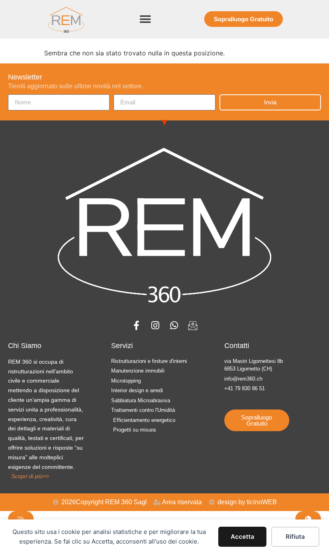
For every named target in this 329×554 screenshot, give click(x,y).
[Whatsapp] (174, 325)
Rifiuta (295, 536)
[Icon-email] (192, 325)
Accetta (242, 536)
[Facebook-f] (136, 325)
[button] (145, 19)
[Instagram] (155, 325)
